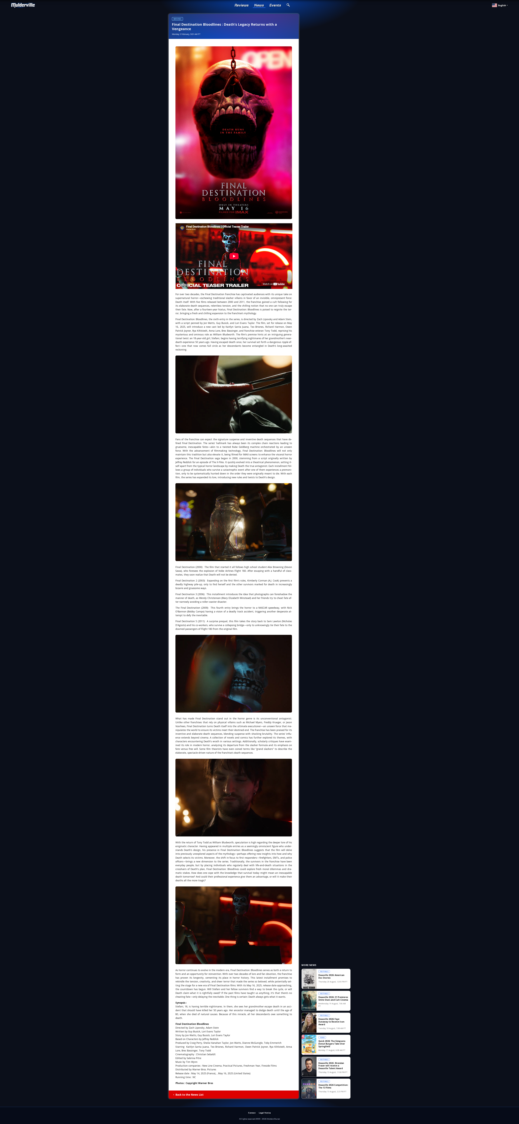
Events (275, 5)
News (259, 5)
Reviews (242, 5)
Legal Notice (265, 1113)
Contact (252, 1113)
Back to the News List (189, 1094)
